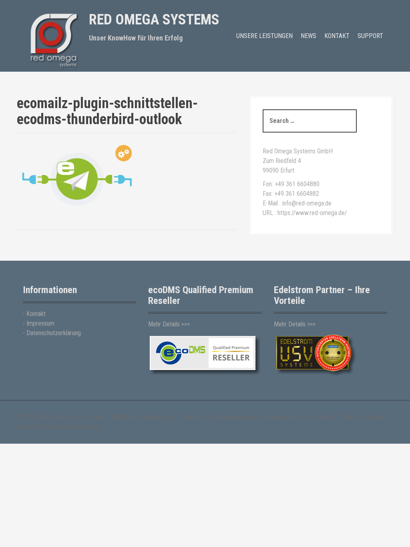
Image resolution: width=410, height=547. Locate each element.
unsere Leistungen (264, 36)
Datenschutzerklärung (53, 333)
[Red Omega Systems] (53, 39)
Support (370, 36)
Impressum (40, 323)
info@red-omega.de (307, 203)
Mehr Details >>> (169, 324)
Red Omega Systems (154, 19)
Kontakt (337, 36)
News (308, 36)
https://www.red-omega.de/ (312, 213)
